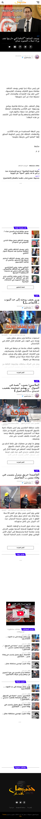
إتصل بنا (30, 807)
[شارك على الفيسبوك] (30, 46)
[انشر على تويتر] (25, 46)
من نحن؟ (11, 807)
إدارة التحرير (27, 58)
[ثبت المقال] (20, 46)
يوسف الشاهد (22, 165)
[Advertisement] (20, 74)
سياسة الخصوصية (20, 807)
